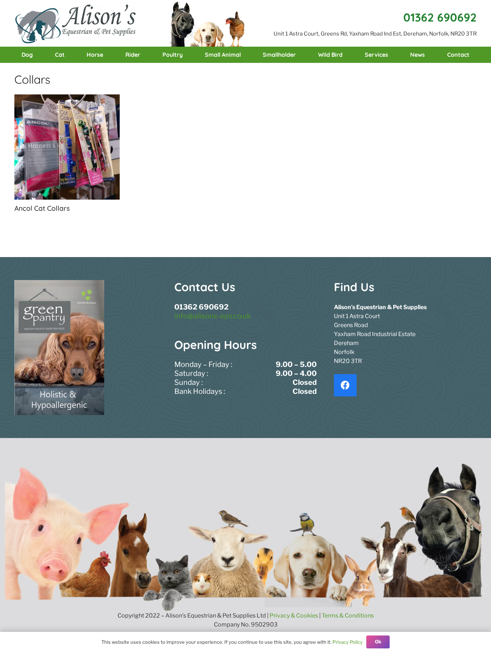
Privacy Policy (347, 642)
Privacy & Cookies (294, 615)
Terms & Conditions (348, 615)
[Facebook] (345, 385)
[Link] (76, 23)
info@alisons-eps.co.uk (212, 316)
